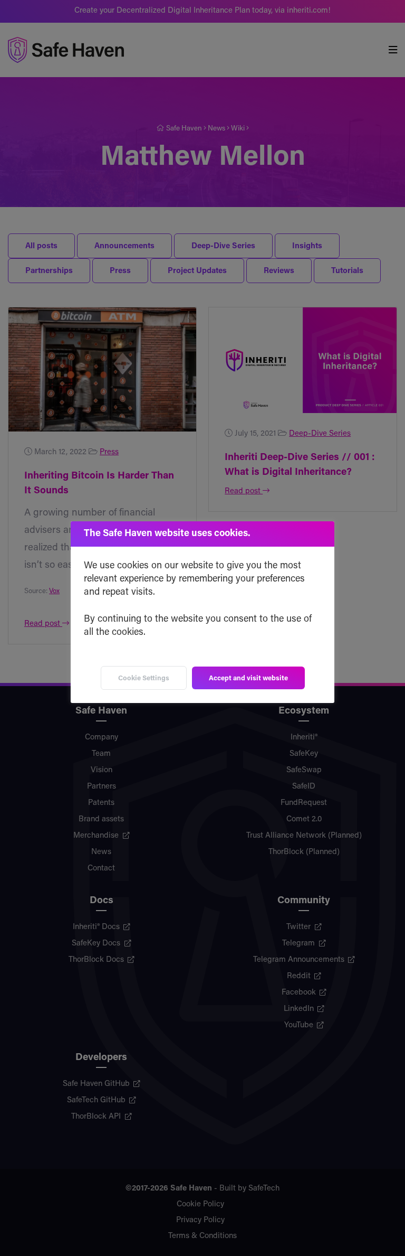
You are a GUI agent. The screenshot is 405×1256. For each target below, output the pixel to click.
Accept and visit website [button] (248, 678)
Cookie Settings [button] (143, 678)
